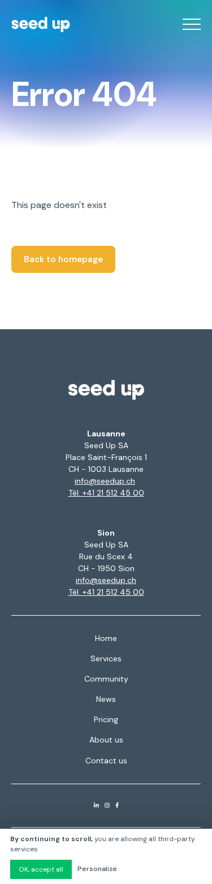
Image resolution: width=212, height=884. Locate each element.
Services (106, 658)
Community (106, 679)
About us (106, 740)
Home (106, 638)
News (106, 699)
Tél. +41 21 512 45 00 (106, 493)
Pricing (106, 719)
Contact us (106, 760)
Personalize (97, 868)
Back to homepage (63, 259)
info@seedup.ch (105, 481)
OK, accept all (41, 869)
